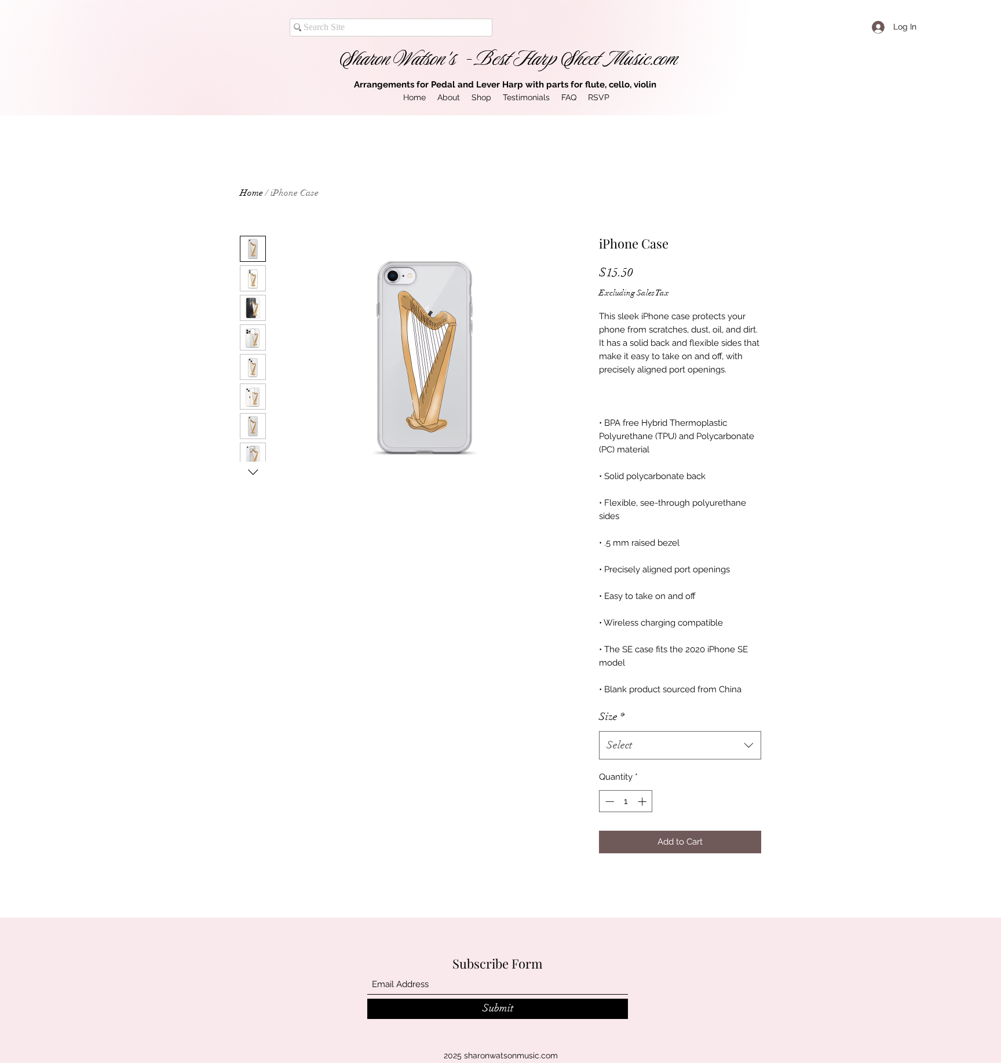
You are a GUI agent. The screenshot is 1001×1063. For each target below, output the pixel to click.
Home (251, 193)
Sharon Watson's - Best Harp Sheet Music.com (508, 58)
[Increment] (643, 801)
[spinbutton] (625, 801)
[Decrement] (608, 801)
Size (611, 716)
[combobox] (680, 745)
